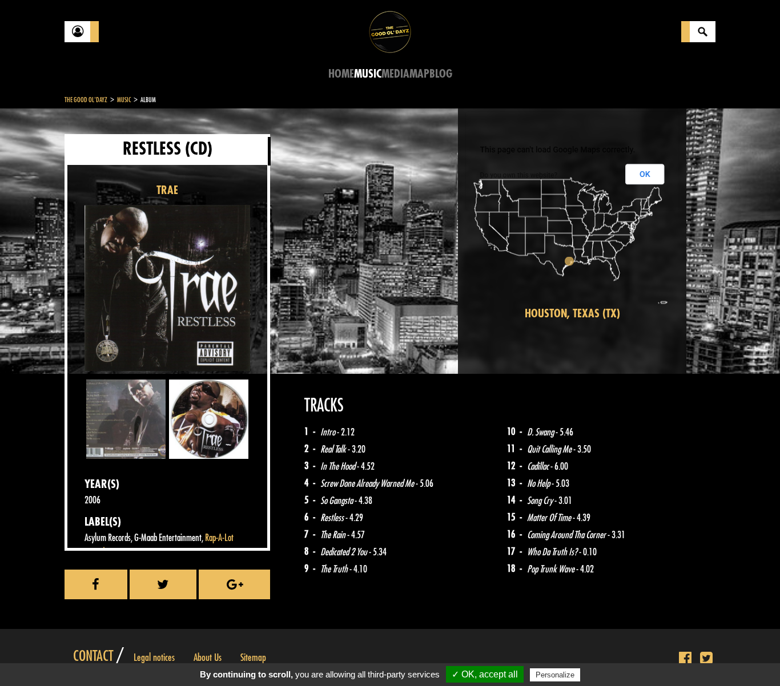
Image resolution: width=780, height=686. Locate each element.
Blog (440, 74)
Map (419, 74)
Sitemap (253, 657)
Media (395, 74)
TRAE (167, 190)
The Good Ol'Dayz (86, 99)
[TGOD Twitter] (706, 658)
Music (367, 74)
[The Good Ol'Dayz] (390, 31)
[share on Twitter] (163, 584)
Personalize (555, 675)
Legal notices (154, 657)
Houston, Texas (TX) (572, 314)
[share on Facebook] (96, 584)
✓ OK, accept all (485, 674)
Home (341, 74)
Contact (93, 656)
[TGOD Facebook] (685, 658)
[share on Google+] (234, 584)
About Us (208, 657)
